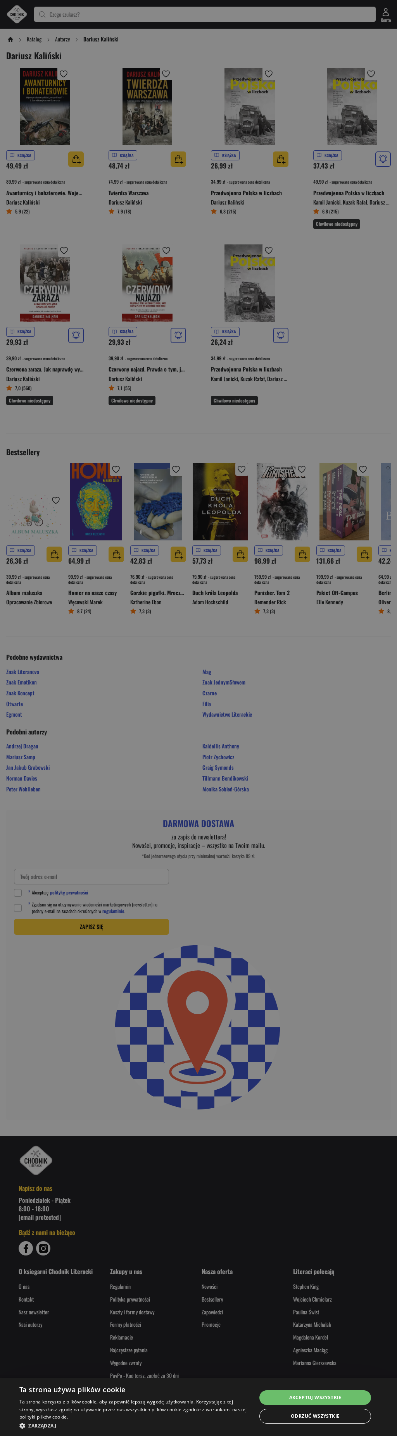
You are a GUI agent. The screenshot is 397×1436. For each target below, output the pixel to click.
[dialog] (198, 1407)
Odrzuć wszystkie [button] (315, 1416)
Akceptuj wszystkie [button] (315, 1397)
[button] (134, 1425)
